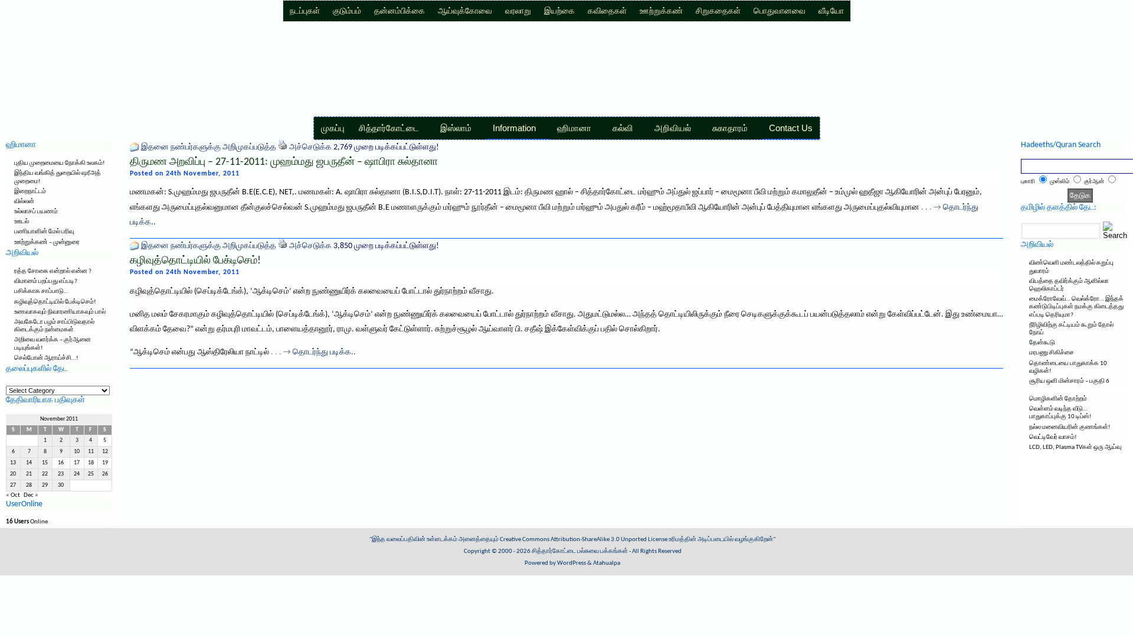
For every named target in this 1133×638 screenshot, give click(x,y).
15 (45, 463)
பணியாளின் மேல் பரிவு (44, 232)
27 (13, 485)
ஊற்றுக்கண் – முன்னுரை (47, 242)
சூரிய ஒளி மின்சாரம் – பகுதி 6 (1069, 381)
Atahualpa (606, 563)
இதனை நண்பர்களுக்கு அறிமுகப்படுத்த (208, 147)
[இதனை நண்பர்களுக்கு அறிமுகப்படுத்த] (134, 147)
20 (13, 474)
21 (29, 474)
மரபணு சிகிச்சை (1051, 353)
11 (91, 451)
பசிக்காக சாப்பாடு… (41, 291)
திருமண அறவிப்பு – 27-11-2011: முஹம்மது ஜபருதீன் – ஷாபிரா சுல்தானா (284, 162)
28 (29, 485)
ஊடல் (21, 222)
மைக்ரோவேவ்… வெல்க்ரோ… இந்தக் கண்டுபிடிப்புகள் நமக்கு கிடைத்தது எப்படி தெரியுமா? (1076, 307)
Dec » (31, 495)
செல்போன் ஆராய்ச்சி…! (46, 358)
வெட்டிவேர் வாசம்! (1053, 437)
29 (45, 485)
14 (29, 463)
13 (13, 463)
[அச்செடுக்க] (282, 147)
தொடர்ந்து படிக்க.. (324, 352)
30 (61, 485)
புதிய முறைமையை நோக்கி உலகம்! (59, 163)
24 (77, 474)
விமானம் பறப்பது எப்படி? (45, 281)
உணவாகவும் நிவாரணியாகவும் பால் (60, 312)
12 (105, 451)
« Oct (13, 495)
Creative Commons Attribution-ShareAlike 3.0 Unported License (583, 539)
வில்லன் (24, 201)
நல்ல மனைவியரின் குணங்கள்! (1070, 427)
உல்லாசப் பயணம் (36, 212)
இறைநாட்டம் (30, 191)
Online (27, 522)
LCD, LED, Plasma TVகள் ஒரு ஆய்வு (1075, 447)
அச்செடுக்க (310, 147)
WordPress (571, 563)
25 (91, 474)
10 (77, 451)
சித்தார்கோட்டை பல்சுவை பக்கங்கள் (580, 551)
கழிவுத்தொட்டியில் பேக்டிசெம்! (55, 302)
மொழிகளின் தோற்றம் (1058, 399)
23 (61, 474)
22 (45, 474)
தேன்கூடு (1042, 343)
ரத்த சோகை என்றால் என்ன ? (52, 271)
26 (105, 474)
